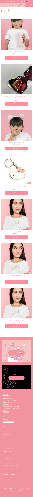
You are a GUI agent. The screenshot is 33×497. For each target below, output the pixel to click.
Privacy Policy (7, 451)
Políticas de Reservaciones (10, 455)
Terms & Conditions (8, 448)
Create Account (7, 434)
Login (4, 431)
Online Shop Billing (8, 458)
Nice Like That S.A (16, 490)
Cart (4, 438)
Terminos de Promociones (10, 465)
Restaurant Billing (8, 462)
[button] (1, 4)
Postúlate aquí (7, 479)
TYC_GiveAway (7, 469)
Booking (6, 404)
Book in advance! (9, 421)
